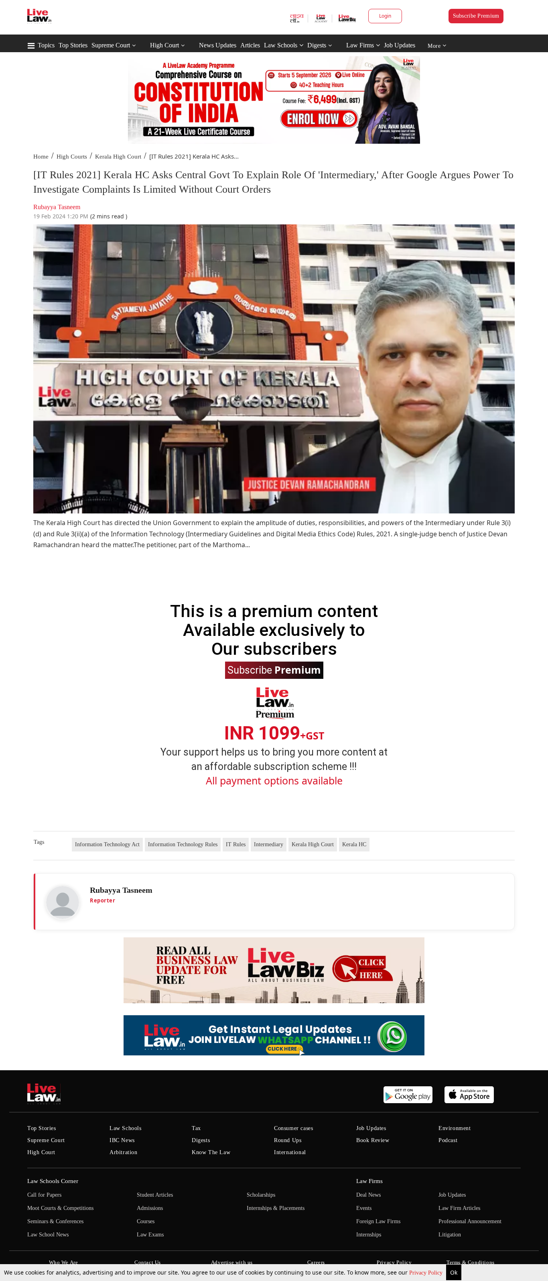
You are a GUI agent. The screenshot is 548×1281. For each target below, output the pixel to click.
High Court (164, 45)
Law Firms (360, 45)
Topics (46, 45)
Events (363, 1208)
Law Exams (150, 1235)
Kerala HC (354, 844)
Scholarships (261, 1195)
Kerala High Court (118, 156)
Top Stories (73, 45)
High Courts (72, 156)
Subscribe (274, 669)
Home (41, 156)
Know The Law (211, 1152)
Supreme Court (110, 45)
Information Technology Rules (182, 844)
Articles (250, 45)
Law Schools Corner (52, 1181)
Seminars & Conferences (55, 1221)
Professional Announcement (469, 1221)
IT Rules (236, 844)
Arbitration (124, 1152)
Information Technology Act (107, 844)
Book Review (373, 1140)
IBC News (122, 1140)
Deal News (368, 1195)
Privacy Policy (426, 1273)
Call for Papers (44, 1195)
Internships (368, 1235)
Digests (316, 45)
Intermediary (268, 844)
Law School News (48, 1235)
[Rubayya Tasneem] (62, 902)
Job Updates (399, 45)
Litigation (449, 1235)
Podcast (447, 1140)
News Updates (217, 45)
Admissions (150, 1208)
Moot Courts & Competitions (60, 1208)
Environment (454, 1128)
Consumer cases (293, 1128)
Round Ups (287, 1140)
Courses (145, 1221)
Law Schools (280, 45)
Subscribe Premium (476, 16)
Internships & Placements (275, 1208)
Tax (196, 1128)
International (290, 1152)
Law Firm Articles (459, 1208)
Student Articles (155, 1195)
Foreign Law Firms (378, 1221)
